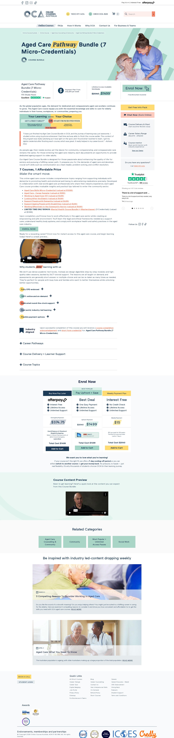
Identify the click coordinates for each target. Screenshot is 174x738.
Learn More (57, 439)
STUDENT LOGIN (26, 682)
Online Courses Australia (40, 14)
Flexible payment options (33, 317)
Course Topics (31, 364)
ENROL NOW (29, 229)
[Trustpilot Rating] (36, 97)
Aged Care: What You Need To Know (56, 652)
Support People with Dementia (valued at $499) (46, 201)
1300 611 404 (139, 166)
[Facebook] (142, 224)
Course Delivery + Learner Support (44, 353)
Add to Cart (57, 448)
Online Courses (44, 33)
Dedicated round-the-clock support (38, 303)
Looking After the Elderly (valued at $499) (44, 198)
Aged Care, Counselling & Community (63, 33)
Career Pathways (33, 343)
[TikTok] (145, 224)
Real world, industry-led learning (36, 310)
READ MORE (76, 609)
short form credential (72, 330)
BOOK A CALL (24, 677)
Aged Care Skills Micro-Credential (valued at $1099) (48, 190)
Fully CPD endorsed (30, 289)
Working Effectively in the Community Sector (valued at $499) (53, 206)
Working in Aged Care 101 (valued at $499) (44, 196)
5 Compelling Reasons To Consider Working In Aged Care (68, 596)
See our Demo (137, 150)
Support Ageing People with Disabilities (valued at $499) (50, 204)
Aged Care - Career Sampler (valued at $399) (44, 193)
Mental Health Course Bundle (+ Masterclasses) (73, 209)
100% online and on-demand (34, 296)
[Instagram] (139, 224)
